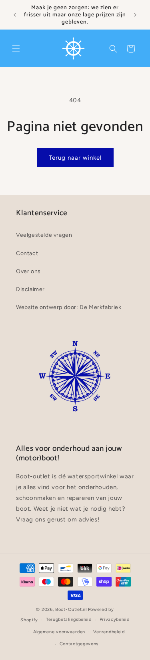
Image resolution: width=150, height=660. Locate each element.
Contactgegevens (79, 643)
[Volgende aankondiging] (135, 15)
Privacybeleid (115, 619)
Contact (27, 253)
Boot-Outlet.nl (71, 609)
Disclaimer (30, 289)
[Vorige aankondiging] (15, 15)
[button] (16, 48)
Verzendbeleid (109, 631)
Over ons (28, 271)
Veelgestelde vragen (44, 235)
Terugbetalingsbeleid (69, 619)
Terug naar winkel (75, 157)
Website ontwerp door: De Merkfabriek (69, 307)
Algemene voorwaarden (59, 631)
